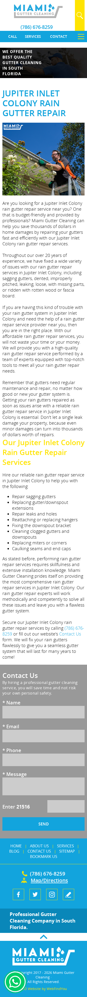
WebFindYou (57, 988)
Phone (11, 750)
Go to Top (43, 937)
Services (65, 846)
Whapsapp (15, 981)
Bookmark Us (43, 856)
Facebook (18, 894)
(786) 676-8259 (37, 27)
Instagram (52, 894)
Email (10, 726)
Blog (14, 851)
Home (16, 846)
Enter (16, 806)
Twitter (35, 894)
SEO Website (30, 988)
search (80, 15)
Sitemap (67, 851)
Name (11, 702)
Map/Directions (48, 880)
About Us (39, 846)
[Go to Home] (38, 16)
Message (14, 774)
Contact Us (70, 634)
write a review (68, 894)
